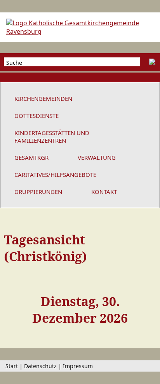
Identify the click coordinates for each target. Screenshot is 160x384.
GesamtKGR (31, 157)
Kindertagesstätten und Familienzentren (51, 136)
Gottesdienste (36, 115)
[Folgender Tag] (148, 306)
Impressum (78, 366)
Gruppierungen (38, 191)
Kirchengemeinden (43, 98)
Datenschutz (40, 366)
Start (11, 366)
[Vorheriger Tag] (11, 306)
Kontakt (104, 191)
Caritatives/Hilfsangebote (55, 174)
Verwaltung (97, 157)
